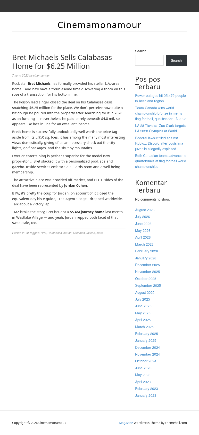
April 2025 (143, 319)
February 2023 (146, 388)
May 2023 (142, 374)
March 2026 (144, 244)
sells (100, 233)
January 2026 (145, 258)
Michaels (79, 233)
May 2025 (142, 313)
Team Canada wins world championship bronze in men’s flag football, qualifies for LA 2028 (160, 113)
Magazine (126, 422)
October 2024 (145, 360)
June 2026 (143, 223)
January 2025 (145, 340)
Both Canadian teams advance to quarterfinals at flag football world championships (160, 161)
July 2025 (142, 299)
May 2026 (142, 230)
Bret (43, 233)
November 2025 (147, 271)
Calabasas (55, 233)
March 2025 (144, 326)
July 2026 (142, 216)
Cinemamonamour (100, 25)
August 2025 (145, 292)
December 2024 (147, 347)
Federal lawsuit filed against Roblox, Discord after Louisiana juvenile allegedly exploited (159, 143)
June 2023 (143, 367)
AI (27, 233)
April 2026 (143, 237)
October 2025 (145, 278)
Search (141, 50)
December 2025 (147, 264)
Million (90, 233)
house (67, 233)
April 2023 (143, 381)
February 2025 (146, 333)
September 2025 (148, 285)
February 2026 (146, 251)
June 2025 (143, 305)
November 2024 (147, 354)
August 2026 (145, 209)
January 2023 (145, 395)
